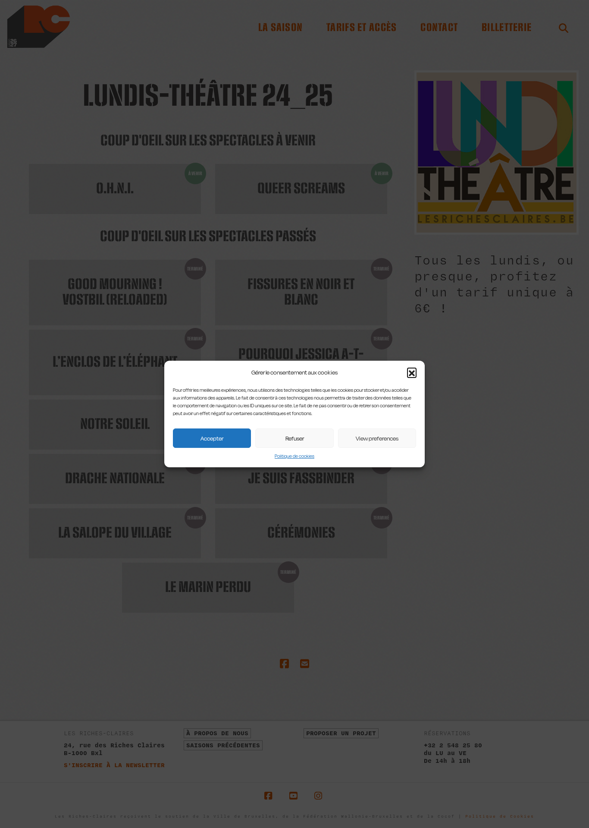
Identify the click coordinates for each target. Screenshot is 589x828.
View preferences (377, 438)
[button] (411, 372)
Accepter (212, 438)
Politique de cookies (294, 456)
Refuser (294, 438)
